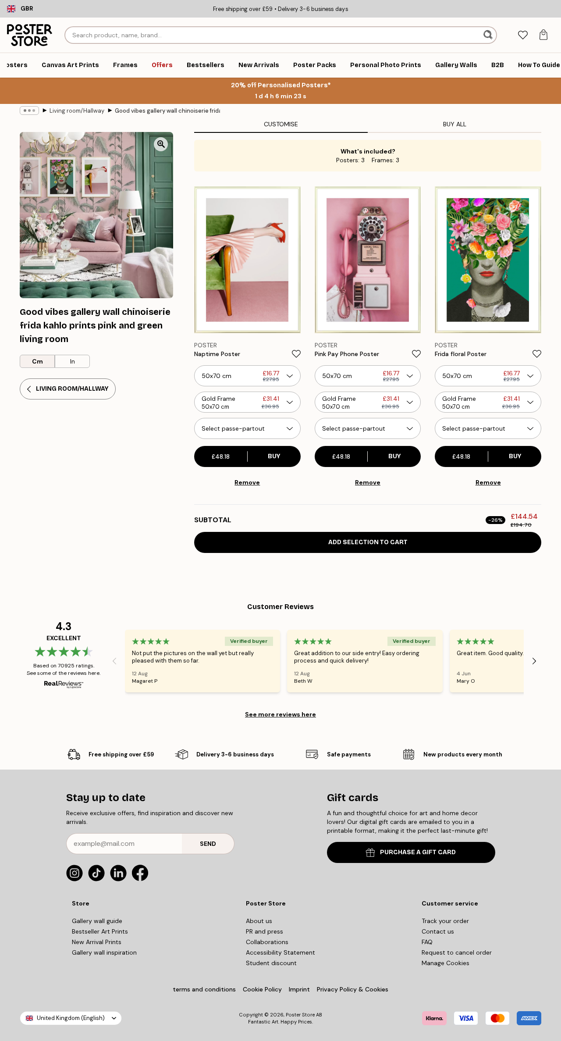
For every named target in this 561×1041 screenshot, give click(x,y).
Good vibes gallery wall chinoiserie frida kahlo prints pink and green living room (167, 110)
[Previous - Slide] (114, 661)
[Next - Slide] (534, 661)
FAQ (427, 942)
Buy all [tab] (454, 124)
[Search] (489, 35)
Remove (247, 482)
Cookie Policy (262, 989)
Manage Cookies (445, 963)
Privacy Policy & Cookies (352, 989)
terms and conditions (204, 989)
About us (259, 921)
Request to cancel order (457, 952)
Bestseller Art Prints (100, 931)
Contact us (438, 931)
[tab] (522, 35)
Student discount (271, 963)
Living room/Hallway (77, 110)
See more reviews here (280, 714)
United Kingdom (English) (71, 1018)
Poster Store (300, 1015)
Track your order (445, 921)
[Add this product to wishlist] (296, 353)
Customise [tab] (281, 124)
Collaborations (267, 942)
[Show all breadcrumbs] (29, 110)
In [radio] (72, 361)
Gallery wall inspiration (104, 952)
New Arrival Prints (96, 942)
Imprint (299, 989)
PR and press (264, 931)
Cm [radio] (37, 361)
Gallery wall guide (97, 921)
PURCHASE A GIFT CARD (418, 852)
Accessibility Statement (280, 952)
